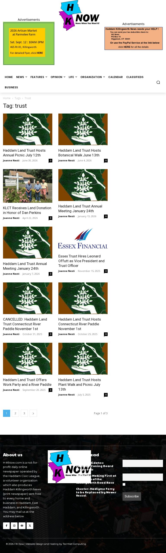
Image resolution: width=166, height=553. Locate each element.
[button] (158, 82)
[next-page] (33, 413)
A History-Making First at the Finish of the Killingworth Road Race (96, 479)
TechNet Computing (74, 543)
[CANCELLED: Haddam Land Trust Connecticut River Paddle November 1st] (27, 298)
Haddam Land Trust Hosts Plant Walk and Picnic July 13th (79, 384)
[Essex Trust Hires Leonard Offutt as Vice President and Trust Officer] (83, 239)
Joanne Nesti (11, 160)
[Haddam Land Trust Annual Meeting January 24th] (83, 185)
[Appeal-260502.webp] (133, 38)
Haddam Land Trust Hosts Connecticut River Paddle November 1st (79, 324)
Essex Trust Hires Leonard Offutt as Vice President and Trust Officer (81, 261)
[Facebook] (6, 525)
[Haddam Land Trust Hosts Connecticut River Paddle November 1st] (83, 298)
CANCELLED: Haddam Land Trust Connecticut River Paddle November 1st (25, 324)
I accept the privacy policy (139, 486)
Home (7, 98)
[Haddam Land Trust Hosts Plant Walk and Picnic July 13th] (83, 358)
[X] (30, 525)
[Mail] (22, 525)
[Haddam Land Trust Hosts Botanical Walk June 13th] (83, 129)
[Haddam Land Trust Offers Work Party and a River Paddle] (27, 358)
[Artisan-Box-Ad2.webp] (28, 43)
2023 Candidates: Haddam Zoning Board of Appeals (94, 466)
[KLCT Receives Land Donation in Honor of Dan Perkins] (27, 186)
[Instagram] (14, 525)
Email (126, 471)
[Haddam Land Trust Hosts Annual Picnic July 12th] (27, 129)
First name (130, 457)
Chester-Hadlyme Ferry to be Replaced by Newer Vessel (96, 492)
